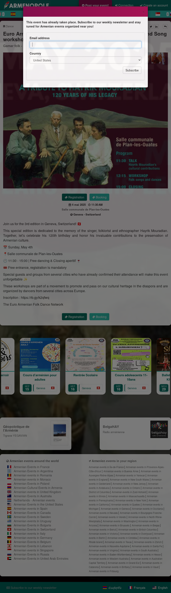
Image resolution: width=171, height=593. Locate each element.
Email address (40, 38)
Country (35, 53)
